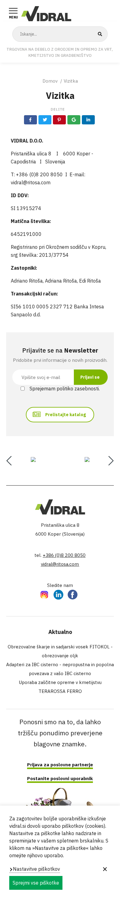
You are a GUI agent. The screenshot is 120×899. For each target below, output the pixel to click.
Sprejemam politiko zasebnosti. (65, 388)
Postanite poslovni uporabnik (60, 778)
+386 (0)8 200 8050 (64, 555)
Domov (50, 81)
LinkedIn (58, 594)
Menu (13, 17)
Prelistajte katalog (65, 414)
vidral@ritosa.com (60, 564)
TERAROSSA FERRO (60, 691)
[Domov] (46, 13)
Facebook (73, 594)
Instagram (44, 594)
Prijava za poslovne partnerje (60, 765)
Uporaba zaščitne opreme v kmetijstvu (60, 682)
